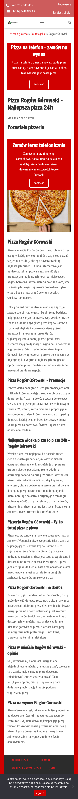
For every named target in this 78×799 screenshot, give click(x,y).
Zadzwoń (39, 84)
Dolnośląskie (38, 34)
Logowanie (64, 4)
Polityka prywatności (26, 768)
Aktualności (19, 760)
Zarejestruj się (61, 12)
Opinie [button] (53, 768)
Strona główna (19, 34)
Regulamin (43, 760)
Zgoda (40, 793)
